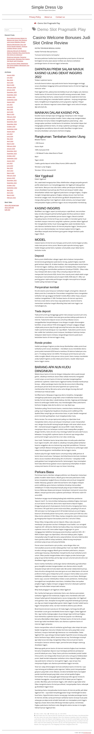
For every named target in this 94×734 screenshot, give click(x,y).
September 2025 (12, 100)
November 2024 (12, 124)
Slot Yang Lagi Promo (45, 724)
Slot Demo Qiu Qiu (58, 722)
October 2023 (11, 156)
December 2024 (12, 122)
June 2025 (10, 107)
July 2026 (9, 77)
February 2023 (11, 175)
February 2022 (11, 198)
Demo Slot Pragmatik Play (58, 721)
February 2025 (11, 117)
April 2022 (10, 193)
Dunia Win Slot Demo (72, 721)
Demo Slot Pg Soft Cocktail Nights (71, 719)
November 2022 (12, 183)
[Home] (35, 23)
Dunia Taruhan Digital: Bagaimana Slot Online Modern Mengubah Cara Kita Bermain (18, 65)
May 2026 (10, 80)
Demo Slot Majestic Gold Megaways (51, 719)
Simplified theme (87, 732)
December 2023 (12, 151)
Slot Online (63, 713)
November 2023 (12, 153)
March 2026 (10, 85)
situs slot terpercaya (12, 205)
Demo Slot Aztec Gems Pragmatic (49, 717)
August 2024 (11, 131)
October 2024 (11, 126)
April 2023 (10, 171)
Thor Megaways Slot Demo (58, 724)
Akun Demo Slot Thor (42, 715)
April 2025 (10, 112)
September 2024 (12, 129)
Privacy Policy (35, 17)
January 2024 (11, 149)
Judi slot (7, 210)
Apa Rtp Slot (61, 715)
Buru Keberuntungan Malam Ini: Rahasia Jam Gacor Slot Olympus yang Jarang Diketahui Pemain (17, 40)
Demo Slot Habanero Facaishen (67, 717)
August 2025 (11, 102)
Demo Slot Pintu (46, 721)
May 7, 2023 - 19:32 (41, 713)
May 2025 (10, 109)
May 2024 (10, 139)
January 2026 (11, 90)
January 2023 (11, 178)
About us (48, 17)
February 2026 (11, 87)
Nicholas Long (53, 713)
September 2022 (12, 188)
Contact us (60, 17)
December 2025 (12, 92)
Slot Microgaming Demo (69, 722)
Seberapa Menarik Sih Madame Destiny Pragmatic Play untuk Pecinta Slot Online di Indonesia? (18, 53)
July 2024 (9, 134)
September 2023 (12, 158)
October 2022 (11, 185)
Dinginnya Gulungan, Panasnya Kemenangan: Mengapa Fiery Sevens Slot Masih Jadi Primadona (18, 59)
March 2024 (10, 144)
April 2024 (10, 141)
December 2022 (12, 180)
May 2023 (10, 168)
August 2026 (11, 75)
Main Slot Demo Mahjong (45, 722)
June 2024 (10, 136)
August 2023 (11, 161)
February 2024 (11, 146)
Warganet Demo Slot (72, 724)
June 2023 (10, 166)
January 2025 (11, 119)
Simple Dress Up (47, 7)
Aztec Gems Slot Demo (71, 715)
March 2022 (10, 195)
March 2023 (10, 173)
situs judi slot (9, 208)
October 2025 (11, 97)
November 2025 (12, 95)
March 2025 (10, 114)
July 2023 (9, 163)
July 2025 (9, 104)
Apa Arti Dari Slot (52, 715)
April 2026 (10, 82)
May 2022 (10, 190)
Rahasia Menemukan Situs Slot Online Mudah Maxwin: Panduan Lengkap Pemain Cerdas (17, 46)
